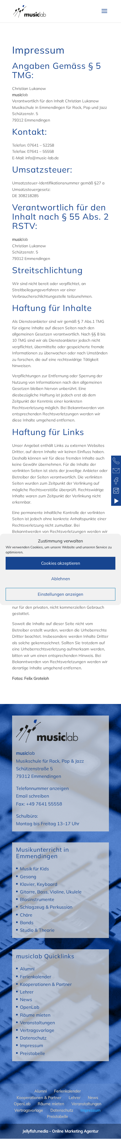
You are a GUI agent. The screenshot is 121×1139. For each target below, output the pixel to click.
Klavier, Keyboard (38, 884)
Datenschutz (33, 1038)
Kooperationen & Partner (46, 984)
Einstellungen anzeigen (60, 594)
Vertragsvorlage (37, 1030)
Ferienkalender (35, 976)
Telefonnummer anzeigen (42, 788)
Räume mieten (35, 1015)
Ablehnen (60, 578)
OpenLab (29, 1007)
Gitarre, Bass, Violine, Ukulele (51, 892)
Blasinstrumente (37, 899)
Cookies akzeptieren (60, 563)
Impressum (31, 1045)
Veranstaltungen (37, 1022)
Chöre (26, 915)
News (26, 999)
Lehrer (26, 992)
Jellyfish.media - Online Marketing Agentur (60, 1131)
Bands (26, 922)
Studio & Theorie (37, 930)
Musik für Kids (34, 868)
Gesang (28, 876)
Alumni (27, 969)
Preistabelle (32, 1053)
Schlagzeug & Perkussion (46, 907)
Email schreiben (32, 796)
